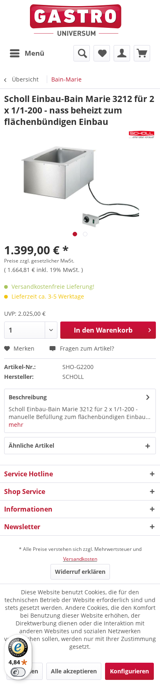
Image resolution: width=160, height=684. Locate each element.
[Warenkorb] (142, 53)
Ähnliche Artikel (31, 445)
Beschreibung (28, 397)
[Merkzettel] (102, 53)
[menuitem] (26, 53)
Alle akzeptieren (74, 671)
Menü (34, 53)
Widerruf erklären (80, 571)
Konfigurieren (129, 671)
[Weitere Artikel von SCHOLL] (141, 134)
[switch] (18, 672)
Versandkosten (80, 558)
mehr (16, 424)
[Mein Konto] (122, 53)
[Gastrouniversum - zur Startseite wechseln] (76, 20)
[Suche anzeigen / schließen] (81, 53)
